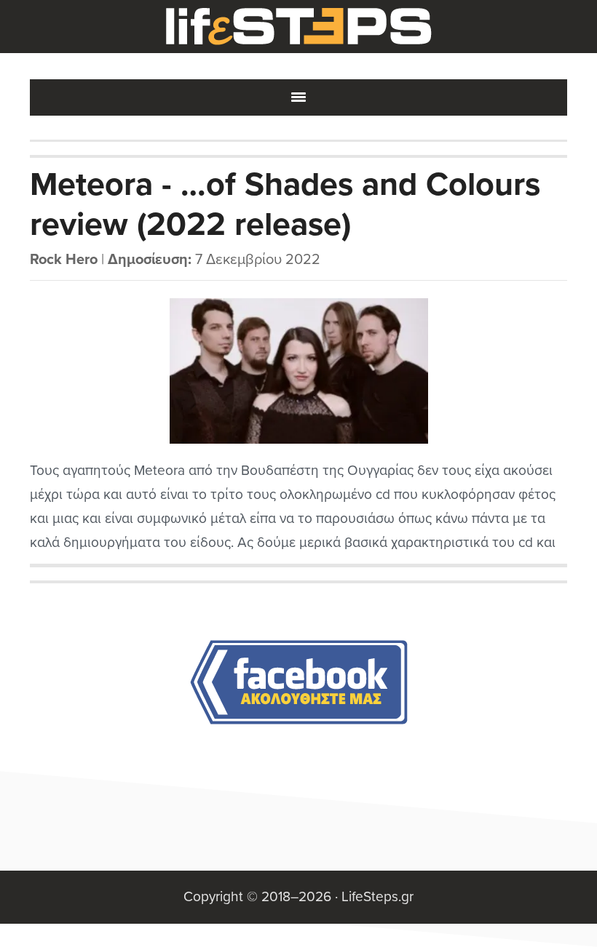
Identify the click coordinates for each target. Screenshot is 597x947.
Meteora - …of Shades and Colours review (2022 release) (285, 204)
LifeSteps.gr (298, 27)
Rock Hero (64, 259)
